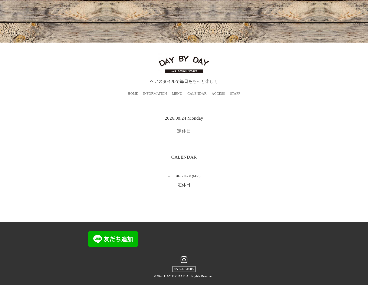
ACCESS (218, 93)
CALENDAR (197, 93)
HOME (133, 93)
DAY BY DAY (174, 276)
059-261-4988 (184, 269)
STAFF (235, 93)
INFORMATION (155, 93)
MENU (177, 93)
